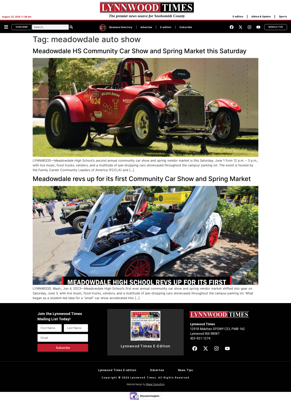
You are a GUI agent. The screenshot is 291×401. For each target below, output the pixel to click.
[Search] (71, 27)
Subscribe (185, 27)
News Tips (185, 370)
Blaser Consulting (155, 384)
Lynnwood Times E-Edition (145, 346)
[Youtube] (258, 27)
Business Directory (120, 27)
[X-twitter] (240, 27)
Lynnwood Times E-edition (117, 370)
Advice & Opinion (261, 16)
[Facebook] (232, 27)
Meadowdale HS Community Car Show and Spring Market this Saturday (139, 51)
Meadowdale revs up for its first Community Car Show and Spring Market (142, 179)
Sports (283, 16)
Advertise (146, 27)
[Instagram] (249, 27)
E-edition (238, 16)
